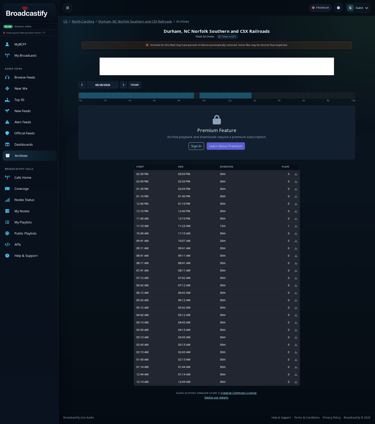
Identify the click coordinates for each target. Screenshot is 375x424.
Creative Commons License (239, 393)
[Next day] (123, 84)
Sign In (196, 146)
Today (135, 85)
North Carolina (83, 21)
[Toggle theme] (338, 8)
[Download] (296, 174)
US (65, 21)
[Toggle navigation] (67, 8)
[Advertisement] (217, 66)
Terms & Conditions (307, 417)
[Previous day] (82, 84)
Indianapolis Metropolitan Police (23, 32)
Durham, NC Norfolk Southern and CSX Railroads (135, 21)
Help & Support (281, 417)
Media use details (216, 397)
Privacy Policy (332, 417)
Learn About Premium (225, 146)
